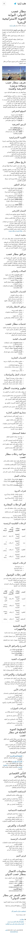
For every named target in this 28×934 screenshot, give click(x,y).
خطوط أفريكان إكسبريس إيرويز (16, 921)
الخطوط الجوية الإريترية (16, 756)
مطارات (22, 919)
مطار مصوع (12, 231)
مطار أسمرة (19, 231)
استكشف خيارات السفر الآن (18, 911)
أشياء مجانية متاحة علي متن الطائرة (15, 924)
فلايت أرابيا (22, 4)
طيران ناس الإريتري (17, 761)
